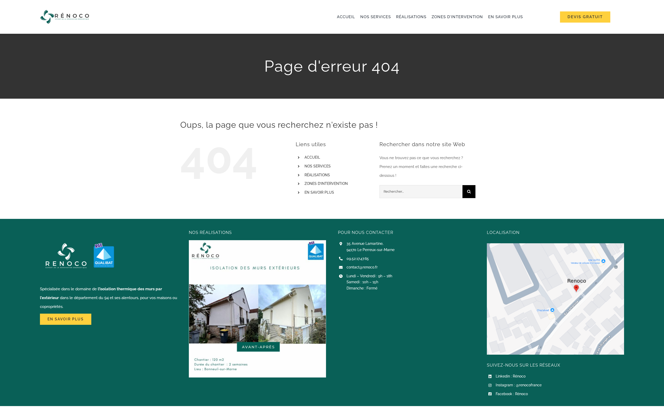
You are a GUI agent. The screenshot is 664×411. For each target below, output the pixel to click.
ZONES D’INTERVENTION (326, 183)
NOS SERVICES (318, 166)
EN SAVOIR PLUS (319, 192)
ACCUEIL (312, 157)
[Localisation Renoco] (555, 245)
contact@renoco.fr (362, 267)
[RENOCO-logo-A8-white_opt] (64, 11)
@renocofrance (529, 385)
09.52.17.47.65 (358, 259)
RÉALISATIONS (317, 175)
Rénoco (519, 376)
